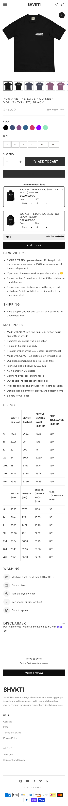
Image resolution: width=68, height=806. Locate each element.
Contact (7, 721)
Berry (19, 127)
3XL (53, 143)
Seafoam (45, 127)
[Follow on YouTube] (27, 781)
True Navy (12, 127)
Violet (38, 127)
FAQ (5, 727)
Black (5, 127)
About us (8, 754)
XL (32, 143)
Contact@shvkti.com (14, 760)
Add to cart (48, 161)
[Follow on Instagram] (20, 781)
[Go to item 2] (18, 86)
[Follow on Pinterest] (47, 781)
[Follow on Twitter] (40, 781)
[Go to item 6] (60, 86)
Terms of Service (12, 732)
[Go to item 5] (50, 86)
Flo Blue (25, 127)
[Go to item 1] (8, 86)
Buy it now (34, 174)
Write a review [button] (34, 672)
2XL (43, 143)
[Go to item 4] (39, 86)
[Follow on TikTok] (34, 781)
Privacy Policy (10, 738)
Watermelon (32, 127)
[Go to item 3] (29, 86)
